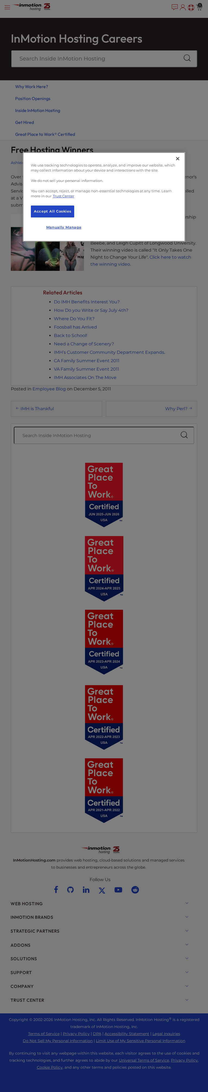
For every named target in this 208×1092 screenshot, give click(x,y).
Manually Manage (63, 227)
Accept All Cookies (52, 212)
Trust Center (63, 196)
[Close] (178, 159)
